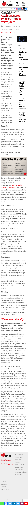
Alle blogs (16, 18)
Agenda (17, 462)
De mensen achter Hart (9, 16)
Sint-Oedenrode (7, 11)
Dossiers (18, 459)
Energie (6, 32)
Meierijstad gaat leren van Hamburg (22, 72)
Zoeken (3, 481)
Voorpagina (19, 454)
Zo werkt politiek (21, 472)
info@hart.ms (6, 460)
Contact (3, 487)
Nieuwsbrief (5, 489)
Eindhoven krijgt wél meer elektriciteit (22, 56)
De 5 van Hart (6, 18)
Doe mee (4, 484)
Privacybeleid (18, 500)
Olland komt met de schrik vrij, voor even (21, 88)
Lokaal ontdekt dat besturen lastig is (22, 117)
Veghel (16, 11)
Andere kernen (6, 13)
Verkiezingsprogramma (9, 464)
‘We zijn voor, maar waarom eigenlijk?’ (22, 104)
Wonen (14, 32)
